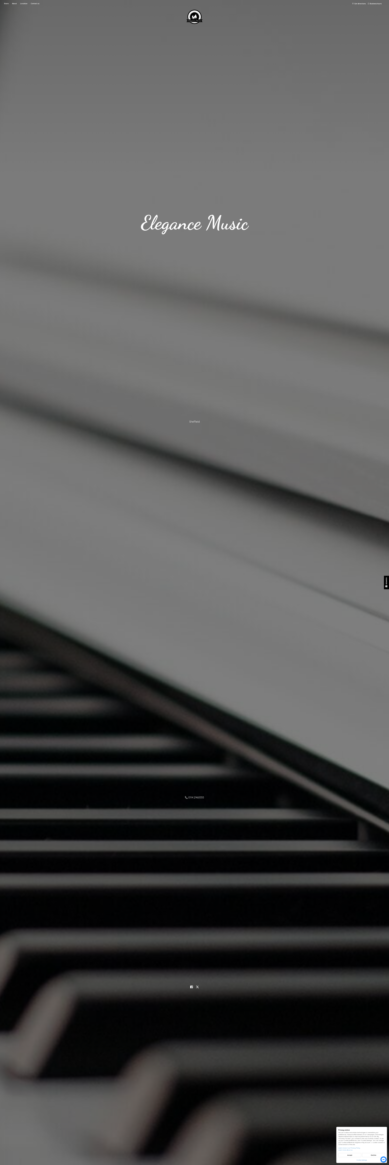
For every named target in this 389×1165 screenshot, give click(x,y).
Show (386, 582)
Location (23, 4)
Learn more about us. (345, 1150)
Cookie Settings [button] (361, 1160)
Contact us (35, 4)
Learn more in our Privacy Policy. (349, 1148)
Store (6, 4)
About (14, 4)
